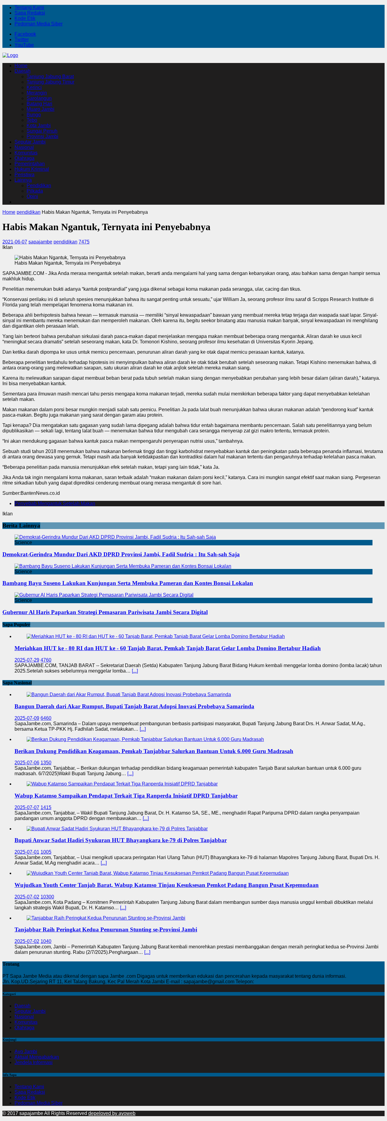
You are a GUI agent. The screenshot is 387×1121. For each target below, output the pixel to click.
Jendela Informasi (34, 1062)
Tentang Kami (29, 7)
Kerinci (34, 87)
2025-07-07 (27, 807)
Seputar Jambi (30, 141)
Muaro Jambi (40, 109)
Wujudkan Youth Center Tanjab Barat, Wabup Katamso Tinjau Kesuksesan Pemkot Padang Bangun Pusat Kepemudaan (167, 885)
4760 (46, 660)
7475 (84, 241)
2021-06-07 (14, 241)
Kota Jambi (39, 125)
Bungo (34, 114)
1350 (46, 762)
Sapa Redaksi (30, 12)
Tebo (32, 120)
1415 (46, 807)
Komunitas (26, 152)
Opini (32, 196)
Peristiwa (24, 174)
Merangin (37, 92)
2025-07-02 (27, 896)
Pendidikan (39, 185)
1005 (46, 852)
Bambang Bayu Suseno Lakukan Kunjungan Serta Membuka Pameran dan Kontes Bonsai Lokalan (127, 583)
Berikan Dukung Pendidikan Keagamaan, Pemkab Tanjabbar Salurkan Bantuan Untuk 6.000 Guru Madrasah (154, 751)
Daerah (23, 71)
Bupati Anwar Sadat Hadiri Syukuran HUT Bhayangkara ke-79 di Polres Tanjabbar (121, 840)
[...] (135, 670)
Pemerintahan (30, 163)
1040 (46, 941)
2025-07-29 (27, 660)
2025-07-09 (27, 718)
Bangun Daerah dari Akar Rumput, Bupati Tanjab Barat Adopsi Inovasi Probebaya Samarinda (134, 706)
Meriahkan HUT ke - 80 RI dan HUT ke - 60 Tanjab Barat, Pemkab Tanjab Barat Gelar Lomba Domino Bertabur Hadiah (168, 648)
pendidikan (65, 241)
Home (21, 65)
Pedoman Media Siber (39, 23)
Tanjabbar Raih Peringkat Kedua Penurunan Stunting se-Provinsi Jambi (106, 929)
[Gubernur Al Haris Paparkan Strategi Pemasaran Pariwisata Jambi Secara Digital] (104, 594)
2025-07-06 (27, 762)
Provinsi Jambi (42, 136)
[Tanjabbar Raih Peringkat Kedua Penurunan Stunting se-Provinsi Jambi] (106, 918)
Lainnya (23, 180)
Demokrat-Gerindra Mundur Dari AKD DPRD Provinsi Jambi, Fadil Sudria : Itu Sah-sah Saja (121, 554)
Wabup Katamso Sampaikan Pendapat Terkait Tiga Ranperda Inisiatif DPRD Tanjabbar (126, 795)
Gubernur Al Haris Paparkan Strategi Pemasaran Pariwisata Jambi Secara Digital (105, 612)
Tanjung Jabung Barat (50, 76)
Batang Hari (39, 103)
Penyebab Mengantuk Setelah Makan (55, 503)
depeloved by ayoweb (111, 1113)
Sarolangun (39, 98)
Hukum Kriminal (32, 169)
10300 (47, 896)
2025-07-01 (27, 852)
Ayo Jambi (26, 1051)
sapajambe (40, 241)
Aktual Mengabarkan (37, 1057)
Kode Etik (25, 18)
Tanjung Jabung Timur (50, 81)
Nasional (24, 147)
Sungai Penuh (42, 131)
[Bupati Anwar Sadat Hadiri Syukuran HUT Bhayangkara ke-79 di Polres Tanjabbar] (117, 828)
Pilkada (35, 190)
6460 (46, 718)
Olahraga (24, 158)
